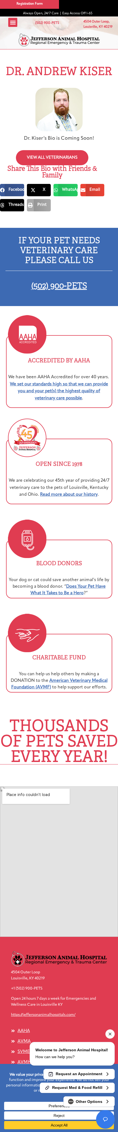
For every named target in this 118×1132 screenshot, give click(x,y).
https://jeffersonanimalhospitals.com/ (43, 1015)
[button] (59, 40)
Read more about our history (69, 494)
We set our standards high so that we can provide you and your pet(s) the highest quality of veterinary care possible (59, 391)
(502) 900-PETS (59, 286)
